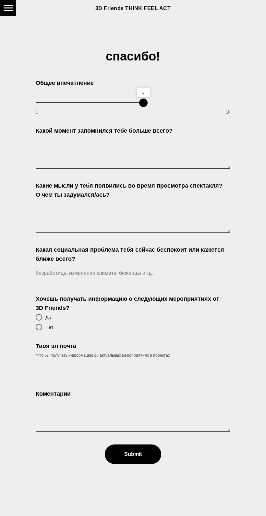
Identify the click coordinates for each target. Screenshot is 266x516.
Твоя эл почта (56, 346)
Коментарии (53, 393)
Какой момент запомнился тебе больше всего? (104, 130)
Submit (133, 454)
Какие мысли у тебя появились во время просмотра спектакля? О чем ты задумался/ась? (129, 190)
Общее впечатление (65, 83)
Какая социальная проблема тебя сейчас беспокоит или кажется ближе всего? (130, 254)
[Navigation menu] (8, 8)
